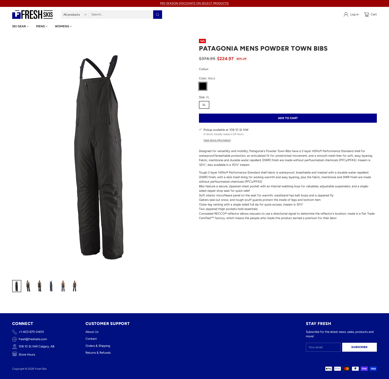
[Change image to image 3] (39, 286)
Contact (91, 339)
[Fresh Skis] (32, 14)
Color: (207, 78)
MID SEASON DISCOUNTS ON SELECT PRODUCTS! (194, 3)
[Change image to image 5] (62, 286)
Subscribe (359, 347)
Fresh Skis (41, 368)
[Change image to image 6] (74, 286)
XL (204, 105)
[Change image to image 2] (28, 286)
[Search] (157, 14)
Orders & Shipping (97, 346)
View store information (217, 140)
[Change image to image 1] (16, 286)
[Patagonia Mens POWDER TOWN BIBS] (101, 157)
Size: (204, 97)
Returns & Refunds (98, 353)
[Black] (203, 86)
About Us (91, 332)
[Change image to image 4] (51, 286)
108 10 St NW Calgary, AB (36, 346)
